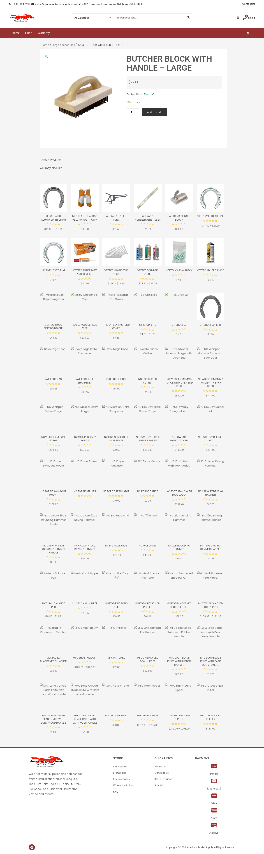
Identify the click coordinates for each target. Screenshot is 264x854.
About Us (160, 766)
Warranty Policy (123, 785)
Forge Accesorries (63, 45)
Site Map (159, 785)
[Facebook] (32, 847)
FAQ (115, 791)
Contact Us (248, 4)
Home (16, 32)
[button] (46, 56)
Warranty (44, 32)
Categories (120, 766)
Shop (28, 32)
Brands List (119, 773)
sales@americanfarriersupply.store (56, 4)
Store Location (163, 779)
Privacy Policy (121, 779)
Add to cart (154, 112)
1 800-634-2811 (21, 4)
